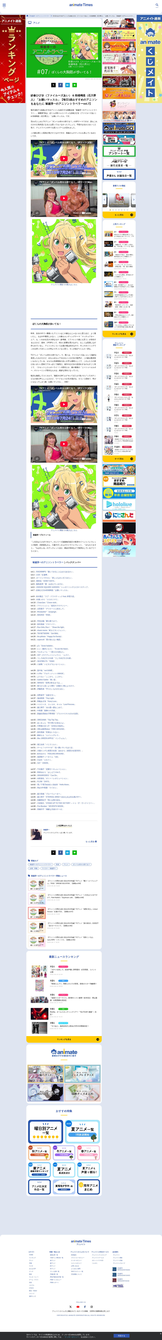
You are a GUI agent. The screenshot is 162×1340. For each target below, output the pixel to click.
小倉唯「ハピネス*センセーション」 (51, 664)
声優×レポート (54, 1282)
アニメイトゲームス (98, 1257)
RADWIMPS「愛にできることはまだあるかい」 (55, 572)
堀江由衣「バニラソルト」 (47, 744)
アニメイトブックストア (99, 1255)
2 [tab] (113, 209)
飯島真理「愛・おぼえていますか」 (50, 584)
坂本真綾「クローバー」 (47, 624)
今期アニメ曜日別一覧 (56, 1257)
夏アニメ (52, 1263)
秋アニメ (52, 1266)
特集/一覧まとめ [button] (54, 1252)
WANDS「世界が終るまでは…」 (50, 683)
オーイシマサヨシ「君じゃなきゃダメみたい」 (54, 578)
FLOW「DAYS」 (44, 781)
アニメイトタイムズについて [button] (80, 1252)
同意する (121, 1336)
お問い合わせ (75, 1266)
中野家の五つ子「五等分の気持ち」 (51, 726)
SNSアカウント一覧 (77, 1271)
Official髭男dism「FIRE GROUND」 (51, 729)
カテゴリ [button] (31, 1252)
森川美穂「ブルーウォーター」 (49, 794)
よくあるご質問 (75, 1268)
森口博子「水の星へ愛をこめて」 (50, 707)
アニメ (66, 864)
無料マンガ (32, 1296)
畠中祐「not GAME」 (45, 670)
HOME (31, 1255)
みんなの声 (32, 1268)
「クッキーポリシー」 (72, 1337)
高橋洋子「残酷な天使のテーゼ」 (50, 809)
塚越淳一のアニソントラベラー (48, 562)
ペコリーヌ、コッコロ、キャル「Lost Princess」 (56, 704)
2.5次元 (31, 1288)
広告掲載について (76, 1274)
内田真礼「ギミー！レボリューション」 (53, 778)
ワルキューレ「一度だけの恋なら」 (51, 652)
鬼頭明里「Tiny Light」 (46, 698)
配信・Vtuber (33, 1291)
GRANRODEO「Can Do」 (48, 775)
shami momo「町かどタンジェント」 (52, 630)
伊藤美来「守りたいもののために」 (51, 689)
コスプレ (31, 1285)
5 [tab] (122, 209)
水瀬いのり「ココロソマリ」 (47, 599)
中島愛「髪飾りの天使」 (47, 710)
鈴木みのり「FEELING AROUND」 (51, 754)
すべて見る (119, 459)
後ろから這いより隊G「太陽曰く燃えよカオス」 (56, 686)
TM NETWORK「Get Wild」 (48, 633)
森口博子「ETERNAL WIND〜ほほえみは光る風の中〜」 (59, 797)
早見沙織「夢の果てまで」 (47, 621)
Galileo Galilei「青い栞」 (47, 680)
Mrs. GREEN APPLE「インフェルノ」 (52, 738)
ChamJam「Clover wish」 (47, 603)
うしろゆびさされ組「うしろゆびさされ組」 (55, 658)
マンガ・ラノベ (33, 1277)
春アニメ (52, 1260)
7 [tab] (128, 209)
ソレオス (94, 1263)
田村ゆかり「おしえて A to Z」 (49, 772)
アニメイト (116, 1255)
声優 (30, 1263)
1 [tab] (110, 209)
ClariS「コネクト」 (45, 760)
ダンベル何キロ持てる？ (81, 864)
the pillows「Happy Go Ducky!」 (50, 636)
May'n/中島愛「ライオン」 (47, 788)
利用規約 (73, 1255)
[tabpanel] (119, 200)
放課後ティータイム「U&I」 (48, 757)
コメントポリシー (76, 1263)
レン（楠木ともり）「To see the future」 (53, 649)
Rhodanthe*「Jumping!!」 (47, 612)
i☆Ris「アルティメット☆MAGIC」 (51, 673)
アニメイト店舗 (117, 1260)
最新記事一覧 (54, 1255)
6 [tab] (125, 209)
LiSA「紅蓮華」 (42, 575)
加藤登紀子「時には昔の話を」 (49, 800)
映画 (30, 1274)
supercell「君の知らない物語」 (49, 640)
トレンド (31, 1293)
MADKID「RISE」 (44, 615)
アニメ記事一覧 (54, 1271)
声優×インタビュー (55, 1279)
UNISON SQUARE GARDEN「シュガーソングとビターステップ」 (62, 587)
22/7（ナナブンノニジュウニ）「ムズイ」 (54, 655)
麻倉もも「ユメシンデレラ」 (48, 735)
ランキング (32, 1257)
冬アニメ (52, 1268)
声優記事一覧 (54, 1274)
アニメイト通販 (117, 1257)
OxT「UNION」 (43, 763)
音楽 (57, 864)
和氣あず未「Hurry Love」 (47, 701)
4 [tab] (119, 209)
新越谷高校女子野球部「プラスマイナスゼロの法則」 (58, 714)
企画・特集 (33, 868)
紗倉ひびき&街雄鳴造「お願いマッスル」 (52, 590)
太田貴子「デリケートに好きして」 (51, 609)
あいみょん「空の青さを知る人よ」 (51, 723)
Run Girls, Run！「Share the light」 (51, 627)
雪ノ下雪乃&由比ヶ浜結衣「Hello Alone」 (54, 785)
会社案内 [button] (115, 1252)
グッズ (31, 1271)
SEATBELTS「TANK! (45, 661)
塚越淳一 (46, 830)
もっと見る (90, 841)
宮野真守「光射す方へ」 (47, 695)
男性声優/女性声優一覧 (57, 1277)
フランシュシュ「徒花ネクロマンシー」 (53, 606)
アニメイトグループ (119, 1263)
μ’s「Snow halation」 (45, 646)
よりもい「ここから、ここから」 (50, 677)
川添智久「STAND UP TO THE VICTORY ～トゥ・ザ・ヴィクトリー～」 (66, 803)
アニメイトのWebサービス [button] (100, 1252)
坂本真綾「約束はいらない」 (48, 732)
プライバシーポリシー (77, 1257)
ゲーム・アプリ (33, 1279)
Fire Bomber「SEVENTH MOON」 (51, 806)
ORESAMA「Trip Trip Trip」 (48, 720)
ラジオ (31, 1266)
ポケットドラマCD (97, 1260)
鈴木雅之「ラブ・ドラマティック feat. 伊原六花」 (56, 596)
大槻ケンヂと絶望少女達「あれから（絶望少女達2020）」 (60, 751)
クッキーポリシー (76, 1260)
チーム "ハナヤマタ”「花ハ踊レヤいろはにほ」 (55, 748)
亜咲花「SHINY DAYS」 (46, 581)
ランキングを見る (64, 1039)
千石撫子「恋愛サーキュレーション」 (52, 769)
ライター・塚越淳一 (49, 868)
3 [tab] (116, 209)
